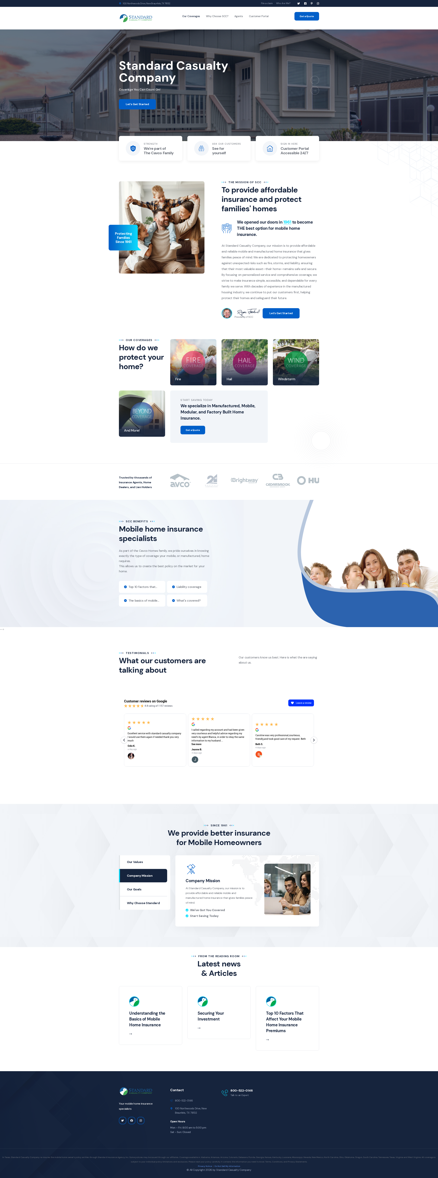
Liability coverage (189, 587)
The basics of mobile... (143, 601)
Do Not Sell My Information (227, 1166)
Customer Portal (259, 16)
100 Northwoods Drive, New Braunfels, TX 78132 (146, 3)
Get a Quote (307, 16)
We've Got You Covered (207, 910)
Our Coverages (191, 16)
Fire (178, 379)
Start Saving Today (204, 916)
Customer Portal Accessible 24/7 (295, 150)
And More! (131, 430)
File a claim (267, 3)
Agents (238, 16)
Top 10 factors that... (142, 587)
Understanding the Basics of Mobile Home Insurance (147, 1019)
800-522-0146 (241, 1090)
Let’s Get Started (137, 104)
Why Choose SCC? (217, 16)
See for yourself (219, 150)
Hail (229, 379)
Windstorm (286, 379)
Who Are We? (283, 3)
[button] (315, 80)
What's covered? (189, 601)
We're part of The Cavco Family (159, 150)
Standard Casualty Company (233, 1170)
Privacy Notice (205, 1166)
